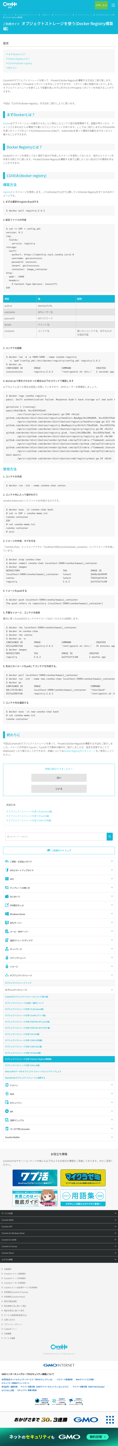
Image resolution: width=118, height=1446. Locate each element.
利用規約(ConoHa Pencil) (14, 1296)
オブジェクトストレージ (62, 15)
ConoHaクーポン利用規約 (15, 1283)
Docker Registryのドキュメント (80, 751)
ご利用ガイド (45, 15)
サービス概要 (9, 1338)
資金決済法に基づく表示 (14, 1310)
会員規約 (7, 1269)
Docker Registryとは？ (19, 58)
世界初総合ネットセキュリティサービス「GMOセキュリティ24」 (27, 1379)
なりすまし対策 (8, 1390)
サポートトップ (8, 15)
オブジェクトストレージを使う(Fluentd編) (28, 815)
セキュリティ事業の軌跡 (27, 1390)
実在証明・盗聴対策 (10, 1386)
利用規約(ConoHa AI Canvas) (16, 1292)
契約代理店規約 (10, 1301)
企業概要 (7, 1333)
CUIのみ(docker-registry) (20, 63)
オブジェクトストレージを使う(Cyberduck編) (30, 811)
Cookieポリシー (10, 1329)
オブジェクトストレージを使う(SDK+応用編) (29, 820)
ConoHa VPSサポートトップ (27, 15)
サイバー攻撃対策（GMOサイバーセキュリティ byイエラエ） (45, 1386)
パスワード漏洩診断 (65, 1379)
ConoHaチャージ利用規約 (15, 1278)
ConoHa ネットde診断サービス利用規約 (20, 1287)
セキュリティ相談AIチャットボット (16, 1383)
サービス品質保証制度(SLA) (15, 1315)
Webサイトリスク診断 (85, 1379)
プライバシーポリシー (13, 1324)
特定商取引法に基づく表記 (15, 1306)
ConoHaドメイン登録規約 (15, 1273)
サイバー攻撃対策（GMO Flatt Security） (89, 1386)
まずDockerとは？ (17, 54)
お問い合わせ (9, 1319)
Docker (6, 123)
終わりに (12, 67)
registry (7, 192)
